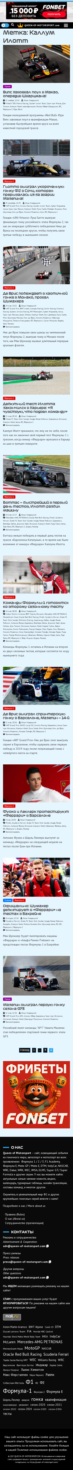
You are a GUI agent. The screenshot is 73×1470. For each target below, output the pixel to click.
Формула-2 (53, 212)
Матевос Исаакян (54, 209)
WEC (33, 1360)
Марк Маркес (37, 1374)
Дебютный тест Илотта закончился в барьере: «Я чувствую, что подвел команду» (35, 407)
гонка (5, 209)
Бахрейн (6, 924)
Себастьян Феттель (35, 635)
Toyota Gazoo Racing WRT (15, 1360)
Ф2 (46, 212)
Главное (7, 900)
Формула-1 (9, 181)
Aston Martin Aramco (15, 614)
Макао (39, 106)
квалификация (29, 106)
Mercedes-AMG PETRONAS (17, 517)
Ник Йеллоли (59, 629)
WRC (61, 1360)
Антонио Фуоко (17, 623)
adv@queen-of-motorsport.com (24, 1246)
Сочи (42, 212)
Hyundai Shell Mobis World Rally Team (21, 1336)
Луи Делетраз (50, 314)
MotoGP (32, 1348)
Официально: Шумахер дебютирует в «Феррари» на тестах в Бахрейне (32, 909)
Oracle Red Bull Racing (39, 517)
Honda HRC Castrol (43, 1331)
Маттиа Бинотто (30, 924)
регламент (24, 1404)
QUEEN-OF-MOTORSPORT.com (41, 25)
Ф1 (22, 422)
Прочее (7, 86)
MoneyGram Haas (10, 617)
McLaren (40, 614)
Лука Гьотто (41, 209)
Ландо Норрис (35, 629)
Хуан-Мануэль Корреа (53, 320)
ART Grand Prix (12, 206)
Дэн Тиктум (15, 626)
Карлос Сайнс (48, 626)
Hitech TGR (11, 103)
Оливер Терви (55, 632)
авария (25, 1399)
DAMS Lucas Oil (26, 725)
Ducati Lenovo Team (14, 1331)
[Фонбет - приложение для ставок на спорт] (36, 10)
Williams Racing (26, 620)
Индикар (42, 1365)
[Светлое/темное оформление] (5, 25)
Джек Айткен (25, 314)
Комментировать (13, 326)
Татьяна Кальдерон (21, 320)
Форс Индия (27, 638)
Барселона (53, 419)
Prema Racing (22, 103)
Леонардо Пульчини (33, 1019)
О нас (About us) (15, 1219)
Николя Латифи (41, 632)
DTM (58, 1327)
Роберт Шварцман (50, 106)
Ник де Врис (17, 212)
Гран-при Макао (54, 103)
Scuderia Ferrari (52, 617)
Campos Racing (36, 308)
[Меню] (66, 25)
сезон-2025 (40, 1409)
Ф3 (60, 106)
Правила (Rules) (15, 1214)
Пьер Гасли (55, 523)
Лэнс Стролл (47, 629)
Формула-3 (8, 109)
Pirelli (52, 517)
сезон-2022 (9, 1409)
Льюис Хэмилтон (32, 1370)
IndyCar (55, 1336)
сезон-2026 (55, 1409)
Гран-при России (16, 209)
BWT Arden (24, 308)
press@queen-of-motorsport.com (25, 1262)
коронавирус (10, 1404)
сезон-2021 (54, 1405)
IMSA (45, 1336)
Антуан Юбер (29, 1016)
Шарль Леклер (32, 526)
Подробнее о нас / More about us (24, 1206)
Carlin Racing (50, 308)
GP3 (21, 1016)
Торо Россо (7, 526)
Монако (19, 317)
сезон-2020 (37, 1405)
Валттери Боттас (9, 523)
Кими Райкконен (20, 629)
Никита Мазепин (31, 212)
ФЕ (42, 1382)
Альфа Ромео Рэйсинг (39, 419)
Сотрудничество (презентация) (24, 1223)
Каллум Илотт (16, 106)
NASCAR (46, 1348)
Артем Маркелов (58, 206)
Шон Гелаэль (8, 323)
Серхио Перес (49, 635)
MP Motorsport (36, 311)
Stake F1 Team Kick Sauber (17, 419)
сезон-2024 (25, 1409)
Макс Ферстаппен (15, 1375)
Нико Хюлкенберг (26, 632)
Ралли (50, 1374)
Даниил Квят (23, 523)
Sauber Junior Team (37, 103)
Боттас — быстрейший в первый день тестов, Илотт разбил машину (35, 506)
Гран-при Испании (53, 1016)
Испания (63, 419)
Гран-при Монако (10, 314)
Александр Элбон (41, 620)
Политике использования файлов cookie (42, 1450)
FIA (29, 1331)
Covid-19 (49, 1327)
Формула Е (54, 1391)
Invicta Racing (26, 206)
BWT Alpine (30, 614)
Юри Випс (18, 109)
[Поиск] (12, 24)
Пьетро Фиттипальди (18, 635)
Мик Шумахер (9, 317)
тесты (18, 422)
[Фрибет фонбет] (36, 1094)
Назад (24, 1050)
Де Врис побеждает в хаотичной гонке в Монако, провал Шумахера (35, 297)
